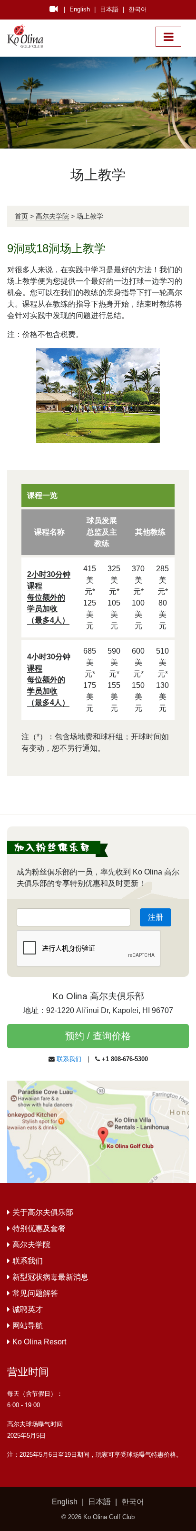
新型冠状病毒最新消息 (50, 1277)
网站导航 (27, 1326)
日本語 (109, 9)
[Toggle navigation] (168, 37)
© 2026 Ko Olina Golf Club (98, 1517)
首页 (21, 216)
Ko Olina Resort (39, 1342)
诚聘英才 (27, 1309)
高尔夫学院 (52, 216)
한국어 (137, 9)
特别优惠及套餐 (39, 1228)
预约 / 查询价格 (98, 1036)
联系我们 (69, 1059)
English (79, 9)
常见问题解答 (35, 1293)
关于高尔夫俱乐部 (42, 1212)
